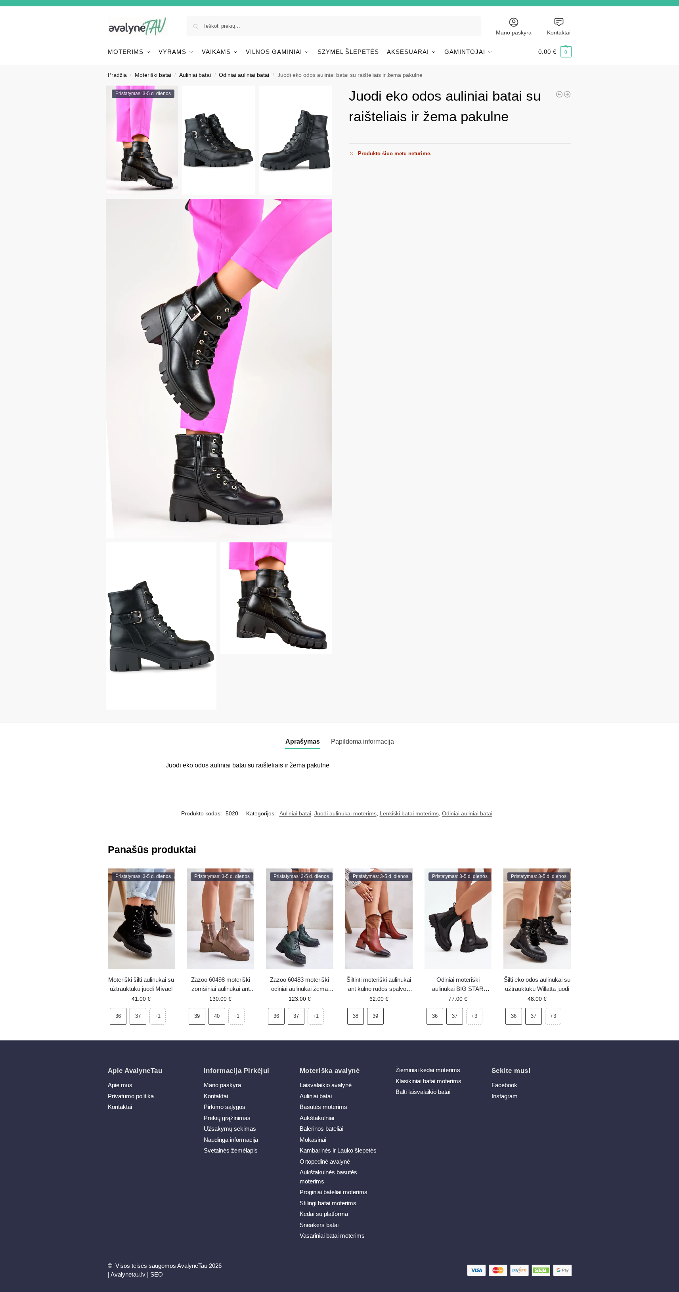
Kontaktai (558, 32)
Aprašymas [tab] (302, 741)
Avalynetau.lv (128, 1274)
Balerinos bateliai (321, 1128)
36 (118, 1016)
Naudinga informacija (231, 1139)
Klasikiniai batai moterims (428, 1081)
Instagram (505, 1096)
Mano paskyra (514, 32)
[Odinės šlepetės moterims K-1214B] (559, 94)
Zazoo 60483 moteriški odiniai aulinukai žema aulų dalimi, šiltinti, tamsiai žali (299, 984)
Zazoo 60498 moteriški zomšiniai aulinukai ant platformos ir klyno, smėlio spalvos (220, 984)
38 (355, 1016)
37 (138, 1016)
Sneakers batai (319, 1224)
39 (197, 1016)
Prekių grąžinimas (227, 1118)
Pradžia (117, 75)
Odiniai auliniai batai (244, 75)
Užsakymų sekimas (230, 1128)
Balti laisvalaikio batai (423, 1091)
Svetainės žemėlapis (231, 1150)
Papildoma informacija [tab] (362, 741)
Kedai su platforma (324, 1213)
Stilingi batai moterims (328, 1203)
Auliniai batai (195, 75)
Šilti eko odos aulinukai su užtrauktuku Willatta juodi (537, 984)
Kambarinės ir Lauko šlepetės (338, 1150)
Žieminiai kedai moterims (428, 1070)
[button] (555, 52)
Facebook (504, 1085)
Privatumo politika (131, 1096)
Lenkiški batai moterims (409, 813)
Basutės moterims (323, 1106)
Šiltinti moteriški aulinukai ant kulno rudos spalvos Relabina (378, 984)
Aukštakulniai (317, 1118)
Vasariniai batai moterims (332, 1235)
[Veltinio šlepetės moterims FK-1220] (567, 94)
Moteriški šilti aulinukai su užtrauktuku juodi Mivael (141, 984)
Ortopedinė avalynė (325, 1161)
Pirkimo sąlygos (224, 1106)
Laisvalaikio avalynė (326, 1085)
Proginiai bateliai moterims (333, 1192)
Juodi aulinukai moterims (345, 813)
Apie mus (120, 1085)
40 (217, 1016)
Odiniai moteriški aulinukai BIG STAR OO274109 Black (458, 984)
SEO (156, 1274)
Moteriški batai (153, 75)
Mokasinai (313, 1139)
